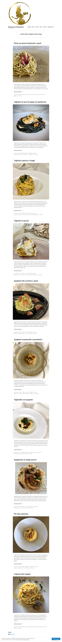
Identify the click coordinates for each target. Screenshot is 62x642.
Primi (35, 94)
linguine (40, 626)
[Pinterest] (12, 634)
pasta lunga (32, 94)
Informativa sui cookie (25, 639)
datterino (16, 154)
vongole (45, 626)
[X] (14, 634)
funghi (19, 214)
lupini (43, 626)
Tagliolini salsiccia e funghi (24, 160)
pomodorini (25, 393)
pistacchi (41, 94)
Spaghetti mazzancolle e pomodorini (28, 339)
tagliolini (25, 154)
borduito (16, 214)
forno (20, 274)
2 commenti (31, 507)
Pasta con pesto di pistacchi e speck (27, 43)
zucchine (26, 333)
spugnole (19, 453)
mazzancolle (20, 393)
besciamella (17, 274)
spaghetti (20, 333)
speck (44, 94)
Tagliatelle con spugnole (23, 399)
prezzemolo (17, 333)
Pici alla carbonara (21, 514)
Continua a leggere (18, 91)
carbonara (16, 567)
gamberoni (20, 154)
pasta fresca (33, 452)
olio (23, 154)
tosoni (28, 154)
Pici (22, 567)
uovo (24, 567)
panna (23, 214)
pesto (39, 94)
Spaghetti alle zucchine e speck (26, 281)
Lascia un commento (18, 95)
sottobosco (29, 214)
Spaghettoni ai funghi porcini (25, 460)
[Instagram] (10, 634)
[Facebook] (9, 634)
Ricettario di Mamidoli (15, 27)
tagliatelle (22, 453)
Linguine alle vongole (22, 574)
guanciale (20, 567)
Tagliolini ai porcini (21, 220)
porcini (26, 214)
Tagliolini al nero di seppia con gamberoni (30, 102)
